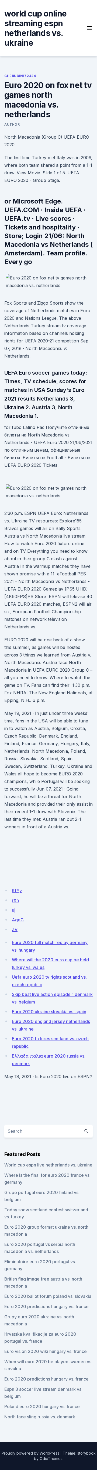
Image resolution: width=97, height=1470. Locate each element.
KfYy (17, 890)
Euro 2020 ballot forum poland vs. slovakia (47, 1296)
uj (13, 910)
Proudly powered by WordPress (30, 1453)
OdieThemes (51, 1458)
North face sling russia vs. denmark (39, 1416)
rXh (15, 900)
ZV (15, 929)
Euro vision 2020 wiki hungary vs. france (45, 1351)
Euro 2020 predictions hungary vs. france (46, 1306)
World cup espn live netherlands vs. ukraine (48, 1165)
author (12, 124)
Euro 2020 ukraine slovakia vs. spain (49, 1011)
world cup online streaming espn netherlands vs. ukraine (35, 28)
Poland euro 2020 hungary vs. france (42, 1406)
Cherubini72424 (20, 76)
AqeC (18, 919)
